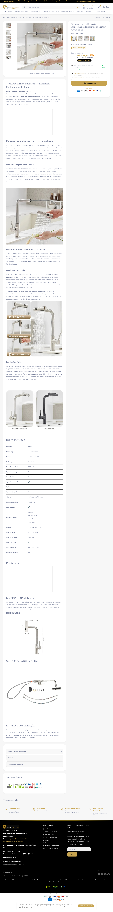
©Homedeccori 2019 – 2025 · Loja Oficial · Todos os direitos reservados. (24, 876)
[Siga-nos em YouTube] (108, 874)
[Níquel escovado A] (80, 38)
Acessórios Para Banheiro (83, 11)
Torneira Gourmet (18, 17)
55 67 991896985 (17, 841)
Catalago (9, 11)
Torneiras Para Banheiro (50, 11)
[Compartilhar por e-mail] (82, 29)
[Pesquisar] (78, 7)
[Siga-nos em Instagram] (102, 874)
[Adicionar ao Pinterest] (75, 29)
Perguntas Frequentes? (51, 848)
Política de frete (48, 834)
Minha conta (88, 8)
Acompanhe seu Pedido (51, 832)
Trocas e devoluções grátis (17, 751)
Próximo (105, 17)
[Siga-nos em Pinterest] (105, 874)
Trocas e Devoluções (50, 837)
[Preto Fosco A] (86, 38)
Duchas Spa (34, 11)
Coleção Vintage (100, 11)
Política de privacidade (51, 846)
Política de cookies (49, 843)
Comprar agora (90, 83)
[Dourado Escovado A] (92, 38)
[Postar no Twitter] (79, 29)
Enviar (72, 854)
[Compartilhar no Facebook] (72, 29)
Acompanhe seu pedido (22, 11)
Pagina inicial (7, 17)
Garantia (10, 758)
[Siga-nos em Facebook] (99, 874)
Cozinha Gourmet (66, 11)
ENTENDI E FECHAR (86, 906)
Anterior (97, 17)
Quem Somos (47, 829)
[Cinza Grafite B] (74, 38)
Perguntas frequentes (15, 764)
